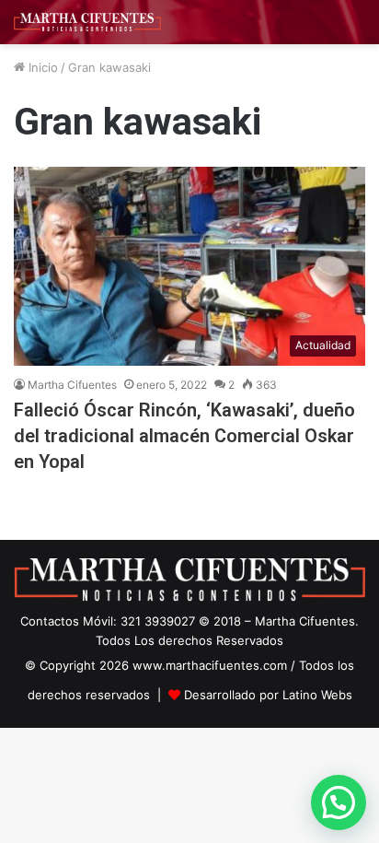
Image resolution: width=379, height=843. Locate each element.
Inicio (41, 67)
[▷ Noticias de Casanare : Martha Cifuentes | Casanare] (87, 22)
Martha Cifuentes (72, 385)
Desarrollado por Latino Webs (268, 694)
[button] (338, 802)
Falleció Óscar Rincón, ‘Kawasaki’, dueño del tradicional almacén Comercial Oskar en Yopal (184, 436)
